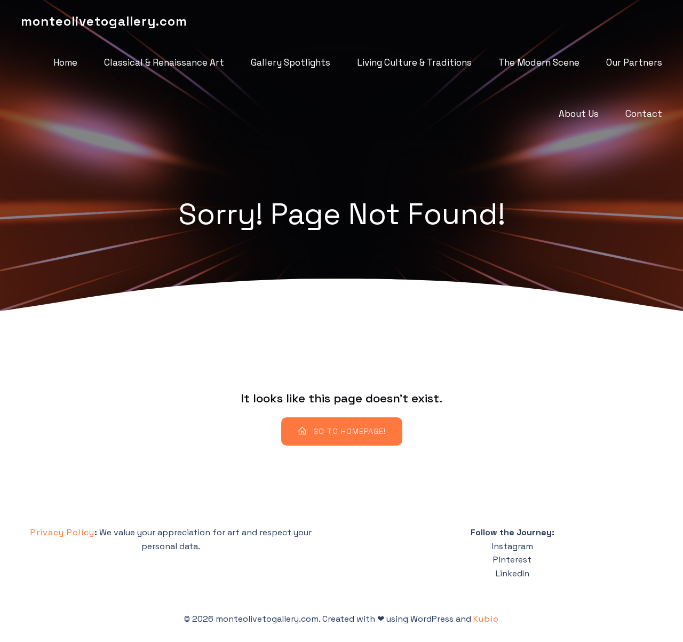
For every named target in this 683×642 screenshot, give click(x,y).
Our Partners (634, 62)
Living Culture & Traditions (414, 62)
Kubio (486, 618)
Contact (643, 114)
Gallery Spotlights (290, 62)
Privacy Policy (62, 532)
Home (65, 62)
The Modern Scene (538, 62)
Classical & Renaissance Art (164, 62)
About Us (579, 114)
